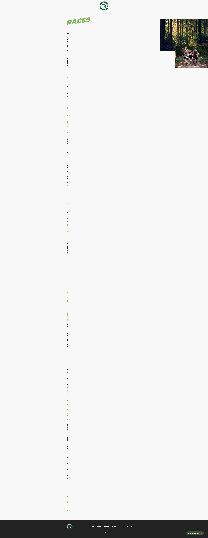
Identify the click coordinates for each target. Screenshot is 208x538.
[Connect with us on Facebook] (129, 526)
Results (75, 5)
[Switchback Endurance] (104, 5)
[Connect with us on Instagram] (127, 526)
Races (68, 5)
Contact (139, 5)
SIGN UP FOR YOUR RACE (193, 533)
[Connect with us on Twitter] (131, 526)
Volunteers (131, 5)
